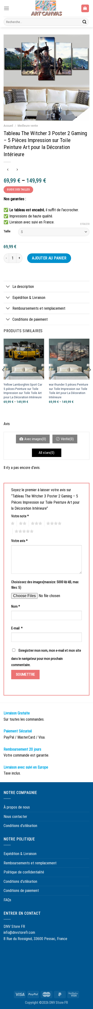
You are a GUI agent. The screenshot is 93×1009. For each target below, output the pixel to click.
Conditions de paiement (30, 319)
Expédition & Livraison (28, 297)
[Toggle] (8, 287)
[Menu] (6, 8)
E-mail (17, 628)
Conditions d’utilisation (20, 825)
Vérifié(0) (67, 439)
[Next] (89, 379)
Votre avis (19, 541)
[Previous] (3, 379)
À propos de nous (17, 807)
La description (23, 286)
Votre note (20, 516)
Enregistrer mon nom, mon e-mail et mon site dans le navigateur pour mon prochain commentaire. (46, 658)
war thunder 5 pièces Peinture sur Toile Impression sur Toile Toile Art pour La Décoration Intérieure (68, 390)
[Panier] (85, 8)
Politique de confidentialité (24, 872)
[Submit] (84, 22)
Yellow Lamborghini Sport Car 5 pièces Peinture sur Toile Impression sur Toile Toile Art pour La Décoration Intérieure (23, 390)
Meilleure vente (28, 125)
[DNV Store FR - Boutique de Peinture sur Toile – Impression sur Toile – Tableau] (46, 8)
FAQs (7, 900)
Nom (15, 606)
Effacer (84, 224)
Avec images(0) (35, 439)
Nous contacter (15, 816)
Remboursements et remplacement (38, 308)
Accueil (8, 125)
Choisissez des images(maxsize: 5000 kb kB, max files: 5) (44, 585)
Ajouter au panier (49, 258)
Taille (7, 231)
